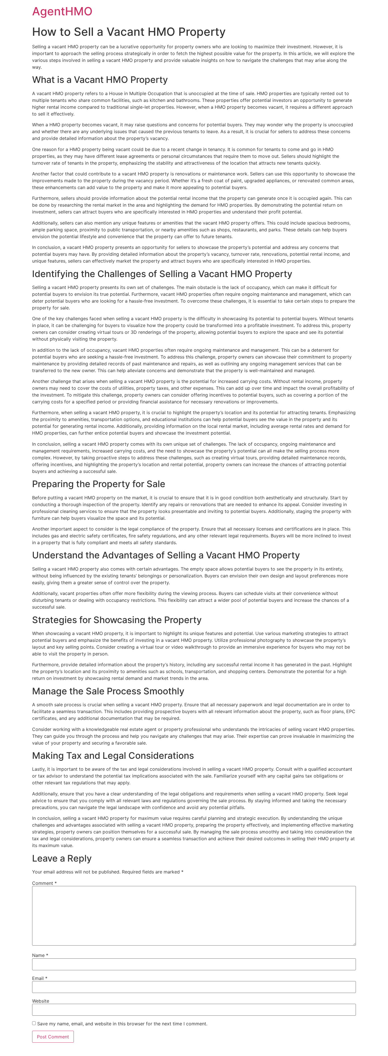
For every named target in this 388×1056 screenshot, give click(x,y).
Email (39, 978)
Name (40, 955)
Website (40, 1001)
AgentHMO (62, 11)
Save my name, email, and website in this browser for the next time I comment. (122, 1023)
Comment (44, 883)
